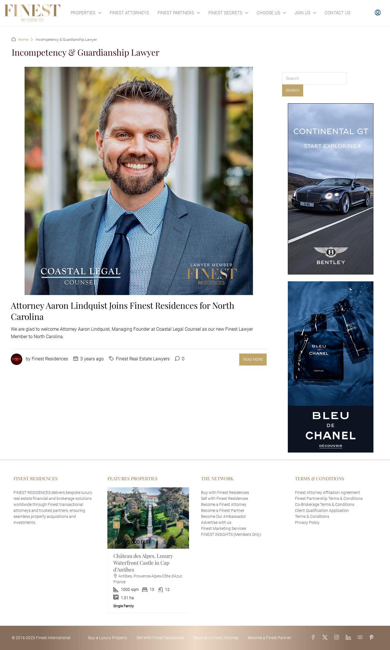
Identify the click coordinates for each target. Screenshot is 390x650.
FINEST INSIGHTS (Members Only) (231, 534)
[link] (148, 518)
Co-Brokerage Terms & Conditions (324, 504)
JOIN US (302, 12)
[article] (148, 550)
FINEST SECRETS (225, 12)
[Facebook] (314, 637)
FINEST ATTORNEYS (129, 12)
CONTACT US (337, 12)
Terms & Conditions (312, 516)
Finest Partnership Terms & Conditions (329, 498)
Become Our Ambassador (223, 516)
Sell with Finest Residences (224, 498)
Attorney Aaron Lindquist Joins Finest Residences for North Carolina (122, 311)
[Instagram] (337, 637)
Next (179, 525)
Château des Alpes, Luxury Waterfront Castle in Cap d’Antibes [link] (143, 562)
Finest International (53, 637)
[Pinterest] (372, 637)
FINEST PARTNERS (176, 12)
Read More (253, 359)
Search (292, 90)
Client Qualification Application (322, 510)
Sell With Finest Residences (160, 637)
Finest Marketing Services (223, 528)
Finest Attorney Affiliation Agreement (327, 492)
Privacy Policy (307, 522)
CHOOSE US (268, 12)
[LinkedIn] (349, 638)
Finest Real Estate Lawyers (143, 359)
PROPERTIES (83, 12)
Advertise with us (216, 522)
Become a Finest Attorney (223, 504)
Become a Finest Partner (222, 510)
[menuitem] (378, 13)
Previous (116, 525)
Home (23, 39)
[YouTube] (361, 637)
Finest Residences (50, 359)
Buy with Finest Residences (225, 492)
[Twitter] (326, 638)
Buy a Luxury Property (107, 637)
